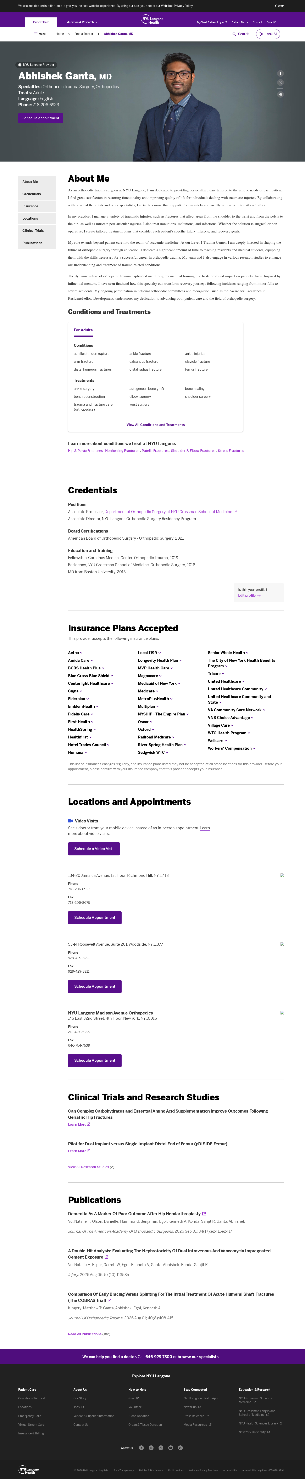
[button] (279, 6)
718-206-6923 (46, 104)
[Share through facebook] (280, 73)
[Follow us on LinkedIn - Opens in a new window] (180, 1447)
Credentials (31, 194)
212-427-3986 (79, 1032)
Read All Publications (89, 1334)
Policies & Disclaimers (151, 1470)
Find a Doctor (83, 34)
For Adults (83, 330)
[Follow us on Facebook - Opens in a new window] (141, 1447)
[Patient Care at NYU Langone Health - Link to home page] (152, 19)
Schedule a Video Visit (94, 849)
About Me (30, 182)
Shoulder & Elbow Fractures (193, 451)
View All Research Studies (91, 1167)
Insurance (30, 206)
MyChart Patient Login (210, 22)
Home (60, 34)
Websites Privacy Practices (203, 1470)
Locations (30, 218)
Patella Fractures (155, 451)
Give (270, 22)
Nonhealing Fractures (122, 451)
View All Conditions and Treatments (156, 425)
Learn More (77, 1124)
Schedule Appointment (40, 118)
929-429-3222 (79, 958)
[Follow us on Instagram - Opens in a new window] (161, 1447)
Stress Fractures (231, 451)
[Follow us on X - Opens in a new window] (151, 1447)
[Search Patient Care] (234, 34)
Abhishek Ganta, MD (118, 34)
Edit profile (247, 595)
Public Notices (176, 1470)
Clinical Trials (33, 231)
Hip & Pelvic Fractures (85, 451)
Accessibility (230, 1470)
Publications (32, 243)
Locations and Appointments (129, 802)
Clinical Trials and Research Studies (143, 1097)
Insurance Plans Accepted (123, 628)
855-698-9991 (276, 1470)
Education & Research (80, 22)
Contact (257, 22)
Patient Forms (240, 22)
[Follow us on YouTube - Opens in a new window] (170, 1447)
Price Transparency (123, 1470)
